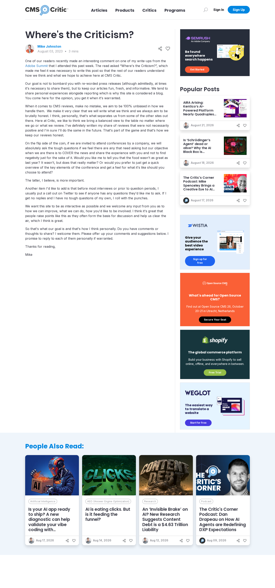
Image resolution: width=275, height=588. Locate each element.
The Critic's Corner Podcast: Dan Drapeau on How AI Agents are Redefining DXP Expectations (222, 519)
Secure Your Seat (215, 319)
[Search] (205, 10)
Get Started (197, 69)
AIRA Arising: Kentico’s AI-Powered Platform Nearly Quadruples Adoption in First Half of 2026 (198, 112)
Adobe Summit (36, 66)
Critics (149, 10)
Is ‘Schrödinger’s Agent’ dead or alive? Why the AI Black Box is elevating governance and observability (197, 152)
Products (124, 10)
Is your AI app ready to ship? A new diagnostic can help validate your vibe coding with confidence (49, 522)
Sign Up (239, 10)
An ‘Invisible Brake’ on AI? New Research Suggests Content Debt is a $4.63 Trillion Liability (165, 519)
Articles (99, 10)
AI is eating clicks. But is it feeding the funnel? (107, 514)
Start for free (198, 422)
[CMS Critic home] (47, 10)
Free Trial (215, 372)
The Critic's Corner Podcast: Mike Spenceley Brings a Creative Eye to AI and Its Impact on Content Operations (199, 187)
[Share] (160, 48)
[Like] (167, 48)
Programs (174, 10)
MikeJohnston (49, 46)
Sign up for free (200, 261)
